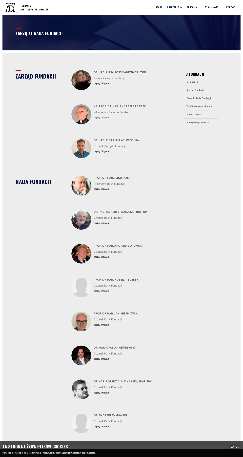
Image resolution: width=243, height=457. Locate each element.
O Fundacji (192, 81)
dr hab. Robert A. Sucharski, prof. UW (123, 381)
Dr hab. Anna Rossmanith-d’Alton (120, 72)
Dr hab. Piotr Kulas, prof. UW (117, 140)
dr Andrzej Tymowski (110, 415)
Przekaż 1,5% (174, 7)
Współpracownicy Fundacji (200, 106)
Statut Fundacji (195, 90)
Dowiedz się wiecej (11, 452)
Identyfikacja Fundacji (198, 122)
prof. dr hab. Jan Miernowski (116, 313)
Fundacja (192, 7)
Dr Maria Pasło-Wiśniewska (115, 347)
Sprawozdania (193, 114)
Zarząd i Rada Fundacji (198, 98)
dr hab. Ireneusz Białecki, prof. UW (121, 212)
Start (159, 7)
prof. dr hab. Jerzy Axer (112, 178)
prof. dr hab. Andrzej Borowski (118, 246)
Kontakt (231, 7)
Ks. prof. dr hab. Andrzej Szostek (120, 106)
